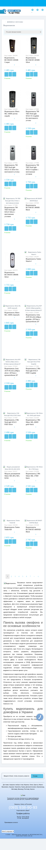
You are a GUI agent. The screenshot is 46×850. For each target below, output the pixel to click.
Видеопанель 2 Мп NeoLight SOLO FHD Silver (11, 422)
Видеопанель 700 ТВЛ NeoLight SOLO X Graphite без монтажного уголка (32, 115)
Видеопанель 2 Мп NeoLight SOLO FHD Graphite (33, 371)
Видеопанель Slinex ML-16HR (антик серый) (11, 113)
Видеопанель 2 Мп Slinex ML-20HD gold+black (33, 422)
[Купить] (6, 74)
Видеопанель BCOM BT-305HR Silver (33, 60)
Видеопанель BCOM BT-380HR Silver (11, 274)
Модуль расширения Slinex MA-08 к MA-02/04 (12, 476)
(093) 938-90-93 (23, 807)
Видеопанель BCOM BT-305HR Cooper (11, 60)
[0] (32, 11)
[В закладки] (10, 74)
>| (38, 576)
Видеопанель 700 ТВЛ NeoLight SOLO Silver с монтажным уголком (11, 212)
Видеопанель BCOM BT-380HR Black (33, 207)
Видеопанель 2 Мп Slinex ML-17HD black (33, 476)
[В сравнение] (14, 74)
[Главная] (4, 22)
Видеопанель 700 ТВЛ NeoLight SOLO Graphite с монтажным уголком (32, 169)
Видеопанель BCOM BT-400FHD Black (33, 529)
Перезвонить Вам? (23, 810)
